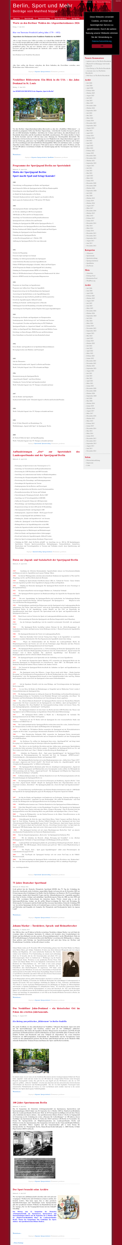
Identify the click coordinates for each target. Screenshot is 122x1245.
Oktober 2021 (91, 160)
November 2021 (91, 158)
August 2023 (90, 128)
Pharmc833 (90, 64)
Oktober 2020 (91, 188)
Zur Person (90, 266)
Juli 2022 (89, 140)
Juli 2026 (89, 83)
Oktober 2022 (91, 138)
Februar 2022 (90, 150)
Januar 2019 (90, 200)
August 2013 (90, 241)
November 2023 (91, 123)
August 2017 (90, 206)
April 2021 (90, 175)
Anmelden (118, 1)
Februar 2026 (90, 90)
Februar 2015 (90, 218)
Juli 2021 (89, 168)
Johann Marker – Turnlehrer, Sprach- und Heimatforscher (45, 925)
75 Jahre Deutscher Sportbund (29, 883)
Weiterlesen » (17, 154)
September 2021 (91, 163)
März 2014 (90, 228)
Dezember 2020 (91, 183)
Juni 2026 (89, 85)
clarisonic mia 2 (92, 71)
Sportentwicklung (44, 18)
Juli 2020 (89, 193)
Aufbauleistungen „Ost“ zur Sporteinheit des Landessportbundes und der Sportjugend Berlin (46, 453)
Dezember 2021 (91, 155)
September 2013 (91, 238)
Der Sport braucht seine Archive (30, 1189)
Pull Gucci (90, 75)
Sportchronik (29, 18)
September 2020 (91, 190)
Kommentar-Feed (92, 278)
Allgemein (16, 18)
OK (102, 46)
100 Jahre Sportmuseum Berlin (30, 1102)
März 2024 (90, 118)
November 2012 (91, 246)
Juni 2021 (89, 170)
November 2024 (91, 105)
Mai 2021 (89, 173)
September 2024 (91, 110)
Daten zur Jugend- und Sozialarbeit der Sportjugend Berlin (45, 560)
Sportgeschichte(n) (61, 18)
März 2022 (90, 148)
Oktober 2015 (91, 213)
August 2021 (90, 165)
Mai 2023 (89, 130)
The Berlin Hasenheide (104, 61)
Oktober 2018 (91, 203)
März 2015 (90, 216)
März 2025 (90, 103)
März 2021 (90, 178)
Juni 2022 (89, 143)
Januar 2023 (90, 135)
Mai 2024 (89, 115)
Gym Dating (90, 68)
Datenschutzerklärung (103, 2)
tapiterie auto (91, 61)
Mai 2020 (89, 195)
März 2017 (90, 208)
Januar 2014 (90, 231)
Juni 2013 (89, 243)
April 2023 (90, 133)
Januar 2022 (90, 153)
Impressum (87, 2)
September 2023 (91, 125)
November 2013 (91, 236)
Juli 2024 (89, 113)
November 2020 (91, 185)
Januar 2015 (90, 221)
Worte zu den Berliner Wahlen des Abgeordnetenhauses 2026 (46, 23)
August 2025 (90, 95)
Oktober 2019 (91, 198)
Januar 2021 (90, 180)
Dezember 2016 (91, 211)
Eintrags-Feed (91, 276)
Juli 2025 (89, 98)
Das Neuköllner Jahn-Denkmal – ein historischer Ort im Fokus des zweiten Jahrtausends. (46, 1010)
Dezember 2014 (91, 223)
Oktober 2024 (91, 108)
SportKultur (76, 18)
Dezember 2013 (91, 233)
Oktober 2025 (91, 93)
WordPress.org (91, 281)
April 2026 (90, 88)
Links (94, 2)
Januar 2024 (90, 120)
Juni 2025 (89, 100)
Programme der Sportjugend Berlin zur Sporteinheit (42, 165)
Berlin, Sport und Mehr (43, 5)
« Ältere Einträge (18, 1243)
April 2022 (90, 145)
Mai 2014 (89, 226)
